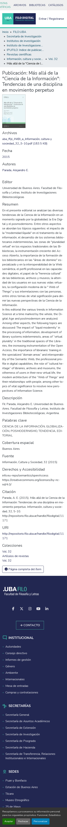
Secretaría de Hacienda (20, 747)
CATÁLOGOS (55, 5)
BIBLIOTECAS (37, 5)
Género (10, 666)
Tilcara (9, 794)
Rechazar (23, 821)
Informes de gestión (18, 660)
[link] (33, 141)
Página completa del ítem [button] (24, 569)
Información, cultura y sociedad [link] (25, 59)
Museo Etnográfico (17, 800)
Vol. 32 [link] (53, 59)
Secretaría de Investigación (22, 734)
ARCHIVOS (20, 5)
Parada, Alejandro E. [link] (15, 170)
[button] (19, 18)
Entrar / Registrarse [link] (51, 19)
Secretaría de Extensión (20, 728)
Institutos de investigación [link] (23, 41)
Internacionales (15, 679)
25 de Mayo (13, 807)
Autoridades (13, 647)
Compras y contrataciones (21, 692)
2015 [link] (6, 157)
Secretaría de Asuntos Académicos (27, 721)
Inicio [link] (5, 32)
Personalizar (40, 821)
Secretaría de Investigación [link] (24, 36)
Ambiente (11, 673)
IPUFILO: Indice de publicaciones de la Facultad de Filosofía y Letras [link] (25, 50)
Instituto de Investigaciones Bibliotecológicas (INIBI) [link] (25, 45)
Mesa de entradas (16, 686)
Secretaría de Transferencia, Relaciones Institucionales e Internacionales (30, 756)
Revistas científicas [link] (19, 54)
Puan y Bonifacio (16, 780)
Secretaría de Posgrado (20, 741)
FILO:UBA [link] (19, 32)
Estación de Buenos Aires (21, 787)
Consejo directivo (16, 653)
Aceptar (8, 821)
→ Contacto (30, 625)
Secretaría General (17, 715)
